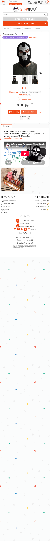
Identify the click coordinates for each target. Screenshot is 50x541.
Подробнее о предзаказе (13, 138)
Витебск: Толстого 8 (25, 243)
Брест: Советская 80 (25, 240)
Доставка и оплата (8, 204)
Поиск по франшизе (25, 19)
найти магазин (15, 4)
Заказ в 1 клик (30, 112)
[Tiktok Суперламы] (25, 229)
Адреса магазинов (8, 201)
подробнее (33, 37)
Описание (6, 126)
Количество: (25, 116)
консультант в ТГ (26, 223)
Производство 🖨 (42, 201)
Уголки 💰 (44, 209)
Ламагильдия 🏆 (42, 204)
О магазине (5, 206)
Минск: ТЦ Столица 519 (25, 237)
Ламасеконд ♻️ (42, 206)
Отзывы (4, 212)
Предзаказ (5, 209)
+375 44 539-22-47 (35, 2)
